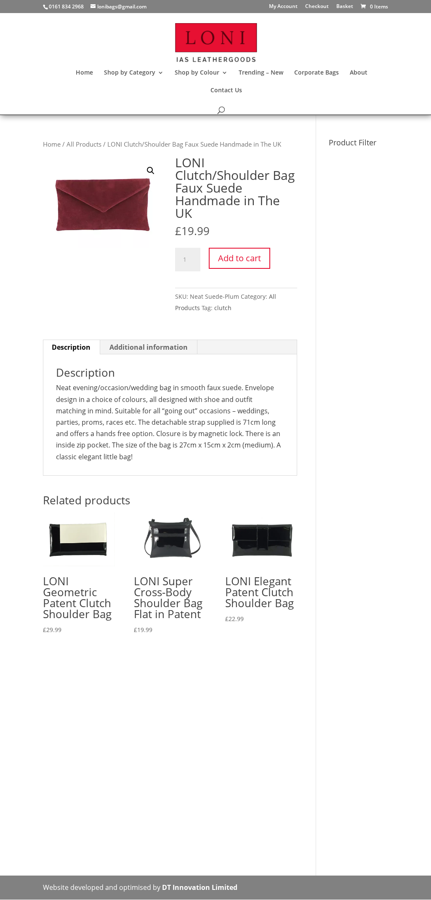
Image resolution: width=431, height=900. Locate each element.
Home (84, 73)
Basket (344, 7)
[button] (150, 170)
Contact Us (226, 90)
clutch (222, 308)
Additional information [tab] (148, 347)
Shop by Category (129, 73)
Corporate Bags (316, 73)
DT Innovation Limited (199, 887)
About (358, 73)
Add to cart (239, 258)
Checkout (317, 7)
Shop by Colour (197, 73)
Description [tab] (71, 347)
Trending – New (261, 73)
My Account (283, 7)
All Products (84, 144)
